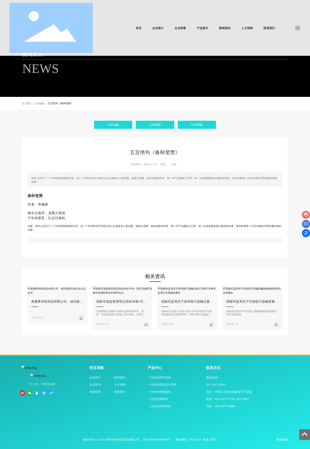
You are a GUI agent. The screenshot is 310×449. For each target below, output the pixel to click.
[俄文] (298, 27)
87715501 (242, 399)
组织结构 (95, 392)
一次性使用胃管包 (159, 406)
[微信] (29, 393)
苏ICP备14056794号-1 (157, 439)
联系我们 (120, 392)
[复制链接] (51, 393)
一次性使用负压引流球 (162, 384)
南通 (205, 439)
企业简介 (95, 377)
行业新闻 (197, 125)
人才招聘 (120, 384)
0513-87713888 (225, 406)
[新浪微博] (22, 393)
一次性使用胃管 (158, 399)
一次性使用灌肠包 (159, 392)
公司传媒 (39, 103)
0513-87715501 (216, 384)
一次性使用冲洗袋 (159, 377)
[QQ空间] (44, 393)
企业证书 (95, 384)
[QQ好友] (36, 393)
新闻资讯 (120, 377)
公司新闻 (155, 125)
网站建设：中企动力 (188, 439)
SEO (213, 439)
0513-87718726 (225, 399)
